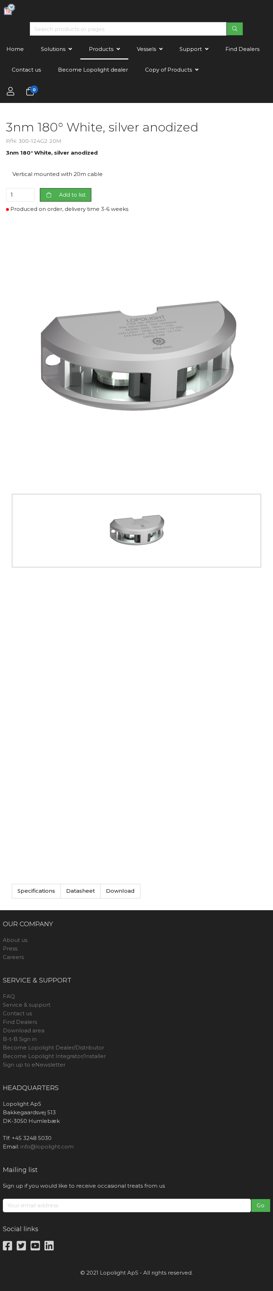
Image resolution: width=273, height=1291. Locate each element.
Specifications (36, 890)
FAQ (9, 996)
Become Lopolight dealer (93, 69)
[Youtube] (35, 1246)
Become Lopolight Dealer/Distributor (53, 1047)
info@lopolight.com (47, 1146)
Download (120, 890)
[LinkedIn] (49, 1246)
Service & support (26, 1004)
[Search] (234, 29)
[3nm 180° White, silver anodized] (136, 356)
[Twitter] (21, 1246)
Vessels (146, 49)
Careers (13, 957)
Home (15, 49)
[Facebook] (7, 1246)
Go (261, 1205)
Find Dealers (242, 49)
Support (191, 49)
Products (101, 49)
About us (15, 940)
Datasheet (80, 890)
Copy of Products (168, 69)
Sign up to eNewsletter (34, 1064)
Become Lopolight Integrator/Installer (54, 1056)
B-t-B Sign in (20, 1039)
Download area (23, 1030)
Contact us (26, 69)
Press (10, 948)
